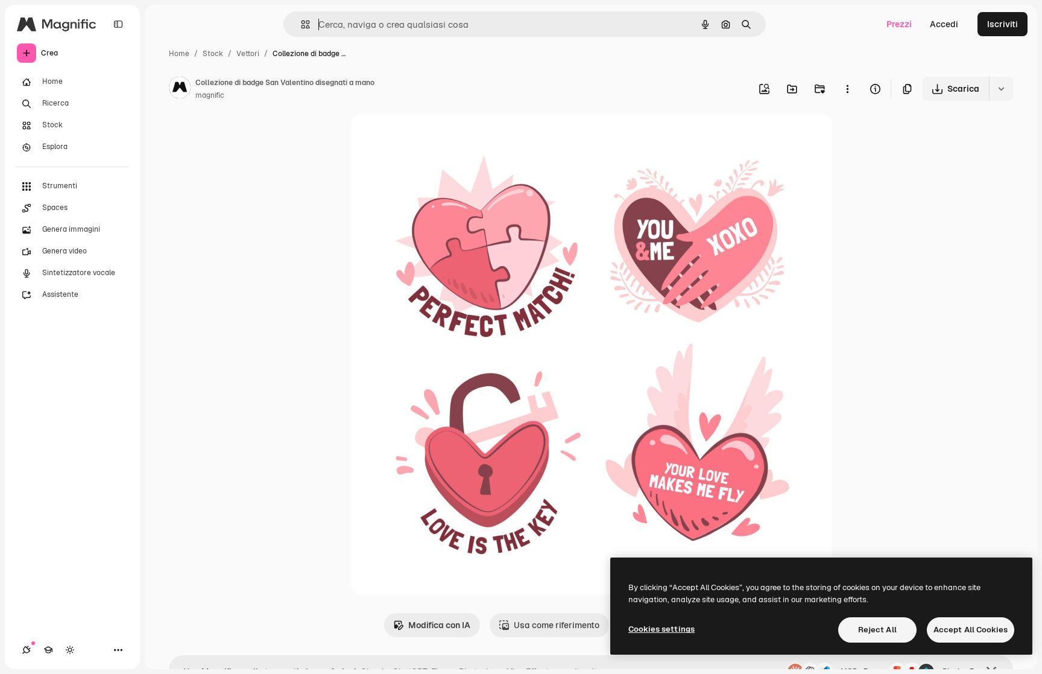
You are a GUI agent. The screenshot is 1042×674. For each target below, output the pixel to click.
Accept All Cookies (970, 630)
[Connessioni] (26, 650)
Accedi (944, 24)
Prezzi (899, 24)
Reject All (877, 630)
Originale (430, 137)
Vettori (247, 54)
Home (179, 54)
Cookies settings (661, 629)
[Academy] (48, 650)
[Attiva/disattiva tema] (70, 650)
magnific (209, 95)
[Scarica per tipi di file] (1001, 89)
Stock (213, 54)
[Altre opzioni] (847, 89)
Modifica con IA (439, 625)
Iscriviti (1002, 24)
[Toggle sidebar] (118, 24)
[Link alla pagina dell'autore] (180, 89)
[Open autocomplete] (300, 24)
